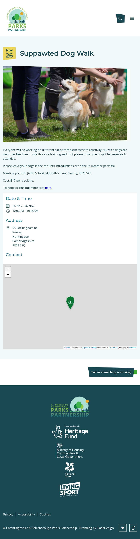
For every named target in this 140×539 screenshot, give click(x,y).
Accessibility (26, 514)
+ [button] (8, 269)
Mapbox (132, 347)
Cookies (45, 514)
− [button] (8, 274)
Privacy (8, 514)
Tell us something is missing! (111, 372)
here (48, 188)
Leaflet (67, 347)
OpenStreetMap (90, 347)
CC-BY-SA (113, 347)
